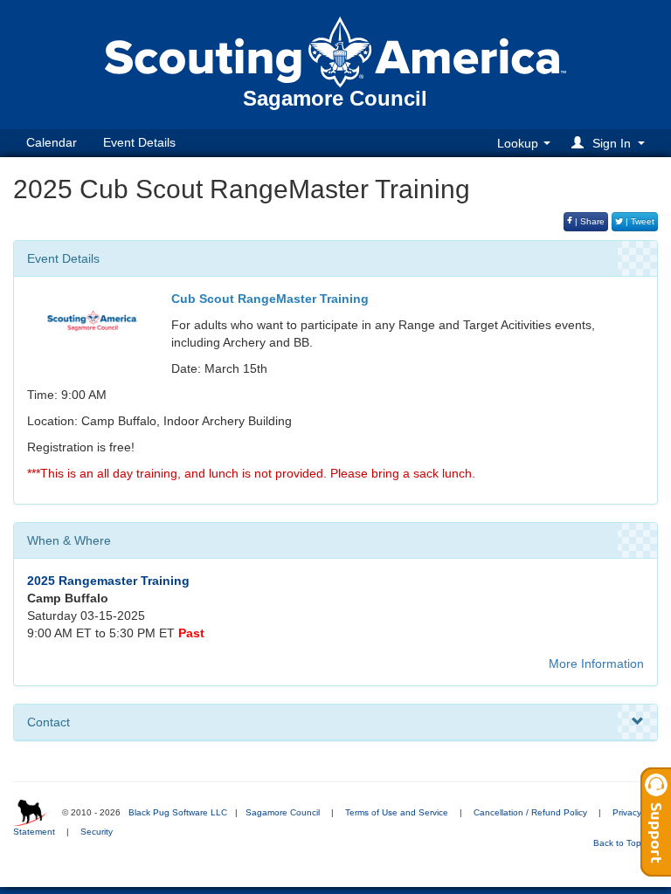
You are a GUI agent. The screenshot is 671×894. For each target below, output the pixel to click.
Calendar (51, 142)
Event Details (139, 142)
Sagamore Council (283, 812)
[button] (611, 142)
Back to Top (618, 843)
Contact (48, 722)
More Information (596, 663)
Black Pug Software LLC (177, 812)
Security (96, 831)
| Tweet (638, 221)
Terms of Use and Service (396, 812)
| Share (588, 221)
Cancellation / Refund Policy (530, 812)
